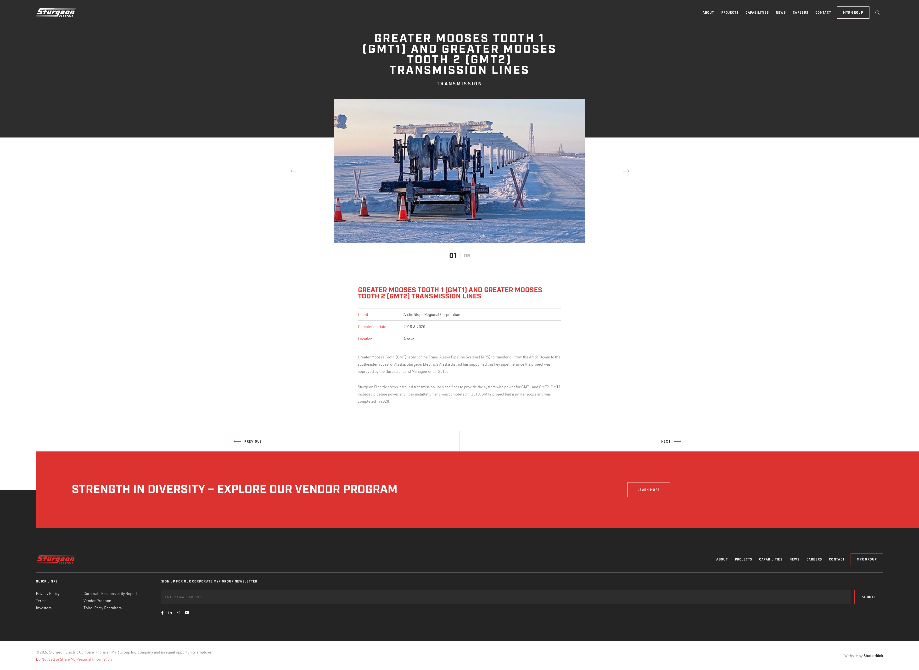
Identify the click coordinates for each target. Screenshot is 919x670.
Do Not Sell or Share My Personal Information (74, 659)
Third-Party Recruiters (103, 607)
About (708, 12)
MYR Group (853, 12)
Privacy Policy (48, 593)
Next (666, 441)
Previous (253, 441)
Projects (729, 12)
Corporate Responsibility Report (110, 593)
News (781, 12)
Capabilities (757, 12)
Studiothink (873, 655)
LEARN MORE (649, 490)
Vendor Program (97, 600)
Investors (43, 607)
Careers (800, 12)
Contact (823, 12)
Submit (868, 597)
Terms (41, 600)
